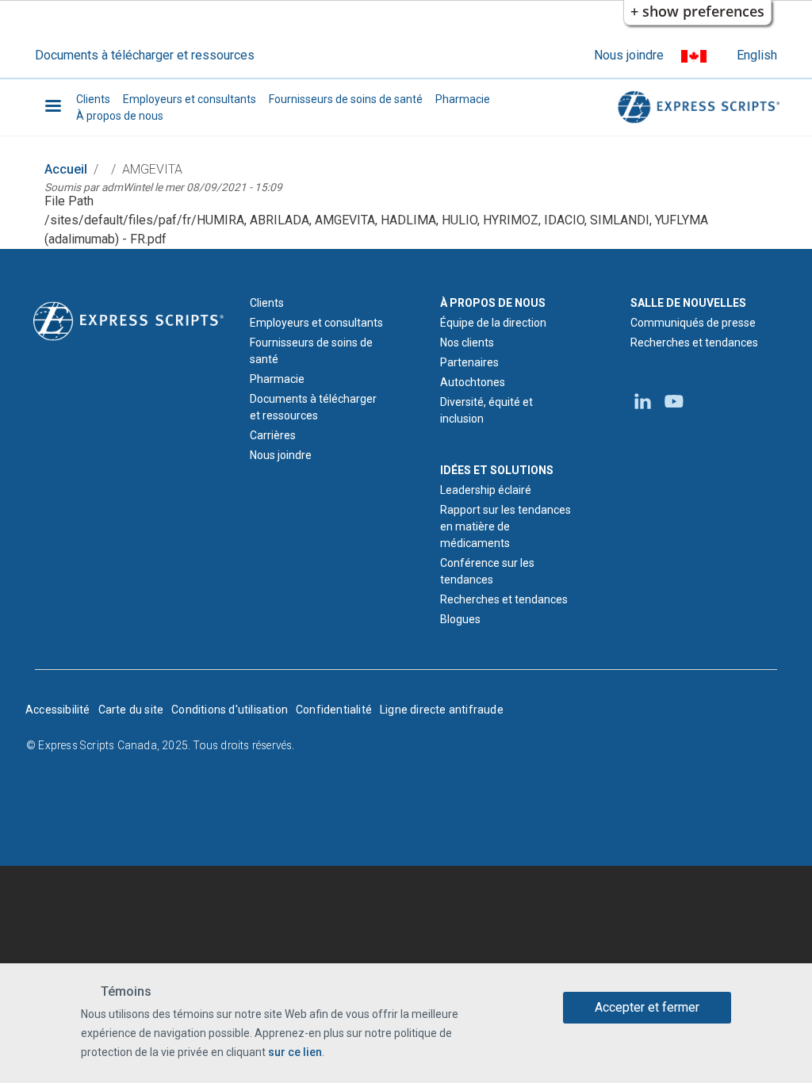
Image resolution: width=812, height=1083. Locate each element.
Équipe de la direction (493, 322)
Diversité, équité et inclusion (486, 410)
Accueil (65, 169)
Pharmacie (462, 99)
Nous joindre (629, 55)
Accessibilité (57, 709)
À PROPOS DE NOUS (493, 303)
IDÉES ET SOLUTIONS (496, 470)
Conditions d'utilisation (229, 709)
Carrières (273, 435)
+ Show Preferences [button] (697, 11)
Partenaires (469, 362)
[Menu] (52, 107)
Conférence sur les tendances (487, 571)
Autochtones (472, 382)
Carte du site (131, 709)
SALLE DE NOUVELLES (688, 303)
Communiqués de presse (693, 322)
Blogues (460, 619)
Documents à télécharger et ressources (145, 55)
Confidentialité (334, 709)
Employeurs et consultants (189, 99)
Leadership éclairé (485, 490)
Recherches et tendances (504, 599)
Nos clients (467, 342)
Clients (93, 99)
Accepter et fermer (647, 1007)
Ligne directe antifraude (442, 709)
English (757, 55)
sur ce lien (295, 1052)
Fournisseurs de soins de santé (346, 99)
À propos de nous (119, 115)
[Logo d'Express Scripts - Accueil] (696, 107)
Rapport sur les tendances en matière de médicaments (505, 526)
